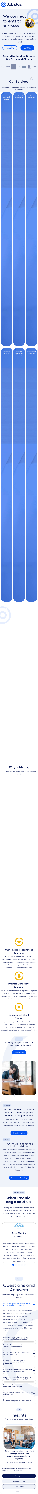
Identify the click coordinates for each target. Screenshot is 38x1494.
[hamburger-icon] (33, 4)
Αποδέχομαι (19, 1476)
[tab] (19, 1304)
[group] (19, 1242)
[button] (13, 1265)
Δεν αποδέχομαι (19, 1481)
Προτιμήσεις (19, 1486)
